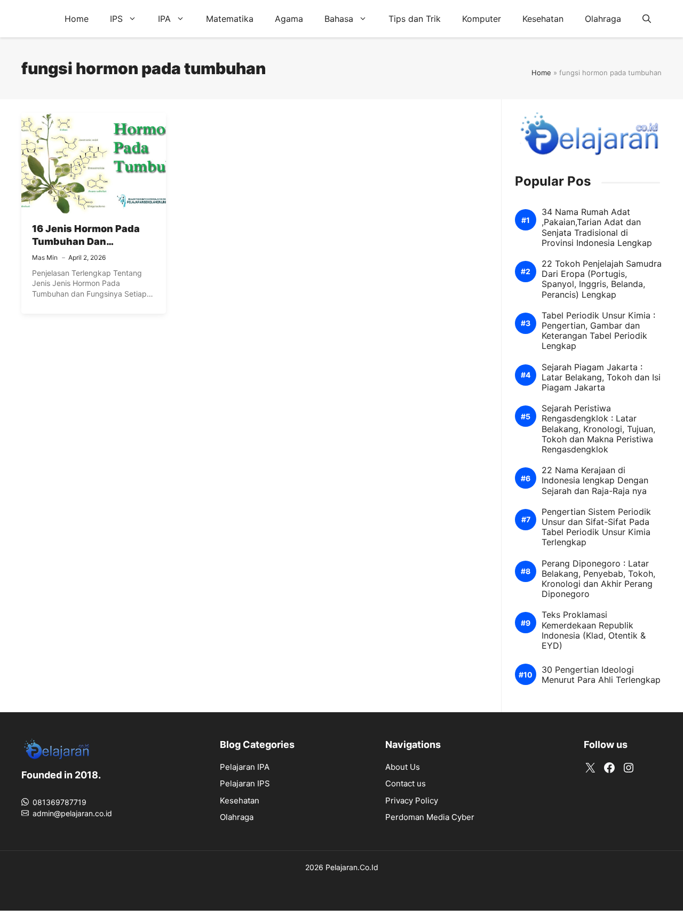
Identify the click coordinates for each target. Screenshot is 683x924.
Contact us (405, 783)
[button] (647, 19)
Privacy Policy (411, 800)
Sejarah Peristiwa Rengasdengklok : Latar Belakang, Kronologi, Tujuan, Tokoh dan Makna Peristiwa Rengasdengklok (598, 429)
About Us (402, 767)
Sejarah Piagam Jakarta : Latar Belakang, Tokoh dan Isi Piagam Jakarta (601, 377)
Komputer (481, 18)
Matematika (229, 18)
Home (77, 18)
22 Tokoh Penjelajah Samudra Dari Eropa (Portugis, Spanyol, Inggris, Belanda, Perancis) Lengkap (602, 279)
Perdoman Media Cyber (429, 817)
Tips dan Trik (414, 18)
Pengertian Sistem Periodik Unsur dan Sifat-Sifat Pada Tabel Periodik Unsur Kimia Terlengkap (596, 527)
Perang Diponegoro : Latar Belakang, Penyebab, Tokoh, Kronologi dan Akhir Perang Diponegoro (598, 579)
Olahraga (603, 18)
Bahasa (338, 18)
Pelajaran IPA (244, 767)
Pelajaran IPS (245, 783)
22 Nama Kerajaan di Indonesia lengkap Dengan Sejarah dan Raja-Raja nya (595, 480)
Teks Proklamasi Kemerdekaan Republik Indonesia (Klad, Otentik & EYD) (594, 630)
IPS (116, 18)
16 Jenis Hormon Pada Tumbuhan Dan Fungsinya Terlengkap (86, 241)
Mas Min (45, 257)
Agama (289, 18)
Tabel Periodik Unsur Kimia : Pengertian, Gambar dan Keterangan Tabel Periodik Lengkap (598, 331)
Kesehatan (542, 18)
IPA (164, 18)
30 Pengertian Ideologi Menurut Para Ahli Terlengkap (601, 675)
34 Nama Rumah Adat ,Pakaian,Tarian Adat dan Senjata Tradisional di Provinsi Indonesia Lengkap (597, 227)
